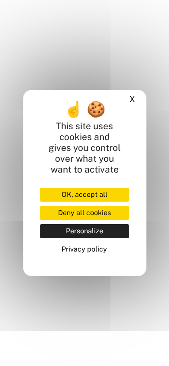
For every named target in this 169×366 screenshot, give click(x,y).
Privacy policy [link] (84, 249)
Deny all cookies (84, 213)
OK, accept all (84, 194)
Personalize (84, 231)
